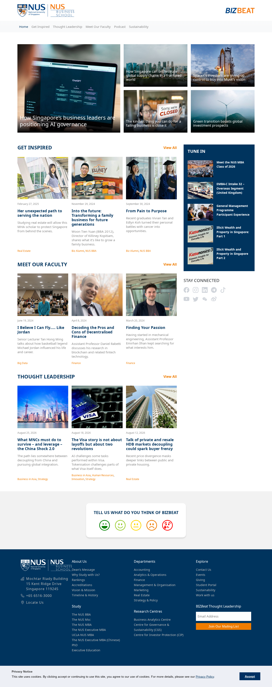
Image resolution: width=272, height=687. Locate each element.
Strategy (43, 479)
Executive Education (86, 650)
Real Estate (24, 251)
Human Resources (103, 475)
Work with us (205, 595)
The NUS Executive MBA (89, 630)
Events (200, 575)
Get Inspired (40, 26)
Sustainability (139, 26)
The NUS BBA (81, 614)
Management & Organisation (155, 585)
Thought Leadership (67, 26)
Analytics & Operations (150, 575)
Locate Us (35, 602)
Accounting (142, 570)
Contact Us (203, 570)
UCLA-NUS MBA (83, 635)
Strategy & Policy (146, 600)
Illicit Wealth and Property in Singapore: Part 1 (233, 231)
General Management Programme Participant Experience (233, 210)
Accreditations (82, 585)
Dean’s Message (83, 570)
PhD (75, 645)
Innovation (78, 479)
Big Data (22, 363)
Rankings (78, 580)
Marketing (141, 590)
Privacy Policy (205, 676)
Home (23, 26)
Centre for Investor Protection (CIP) (158, 635)
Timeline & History (85, 595)
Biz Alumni (78, 251)
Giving (200, 580)
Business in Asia (27, 479)
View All (170, 147)
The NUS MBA (82, 625)
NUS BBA (90, 251)
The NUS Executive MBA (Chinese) (96, 640)
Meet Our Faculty (98, 26)
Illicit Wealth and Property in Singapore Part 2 (232, 253)
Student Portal (206, 585)
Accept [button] (250, 676)
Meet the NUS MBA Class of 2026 (230, 164)
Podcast (120, 26)
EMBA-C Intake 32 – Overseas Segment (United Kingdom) (230, 188)
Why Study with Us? (86, 575)
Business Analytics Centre (152, 620)
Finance (76, 363)
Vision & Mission (83, 590)
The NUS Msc (81, 620)
